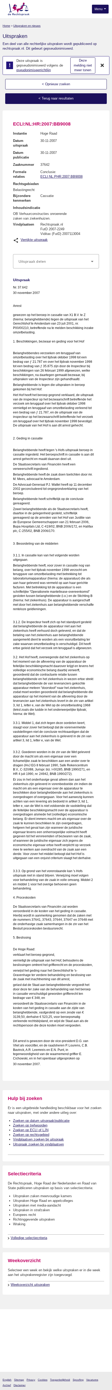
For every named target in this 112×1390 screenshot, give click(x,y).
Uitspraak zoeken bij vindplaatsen (38, 1144)
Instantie (20, 133)
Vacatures (92, 1379)
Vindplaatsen (23, 224)
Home (6, 25)
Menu (99, 9)
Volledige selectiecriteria (29, 1238)
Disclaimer (20, 1385)
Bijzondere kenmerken (22, 198)
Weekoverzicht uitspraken (30, 1285)
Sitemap (19, 1379)
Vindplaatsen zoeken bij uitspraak (38, 1139)
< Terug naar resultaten (56, 98)
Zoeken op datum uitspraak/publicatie (41, 1121)
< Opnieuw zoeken (56, 84)
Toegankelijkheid (60, 1379)
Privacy (31, 1379)
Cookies (42, 1379)
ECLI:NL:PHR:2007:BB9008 (61, 177)
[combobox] (56, 261)
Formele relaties (19, 174)
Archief (7, 1385)
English (7, 1379)
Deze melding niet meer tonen (83, 65)
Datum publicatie (21, 155)
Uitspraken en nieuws (27, 25)
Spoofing (78, 1379)
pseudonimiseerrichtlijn (33, 70)
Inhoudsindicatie (26, 208)
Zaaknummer (23, 165)
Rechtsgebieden (26, 184)
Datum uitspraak (20, 143)
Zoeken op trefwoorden (30, 1125)
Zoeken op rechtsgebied (31, 1135)
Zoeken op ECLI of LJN (30, 1130)
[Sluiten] (102, 65)
